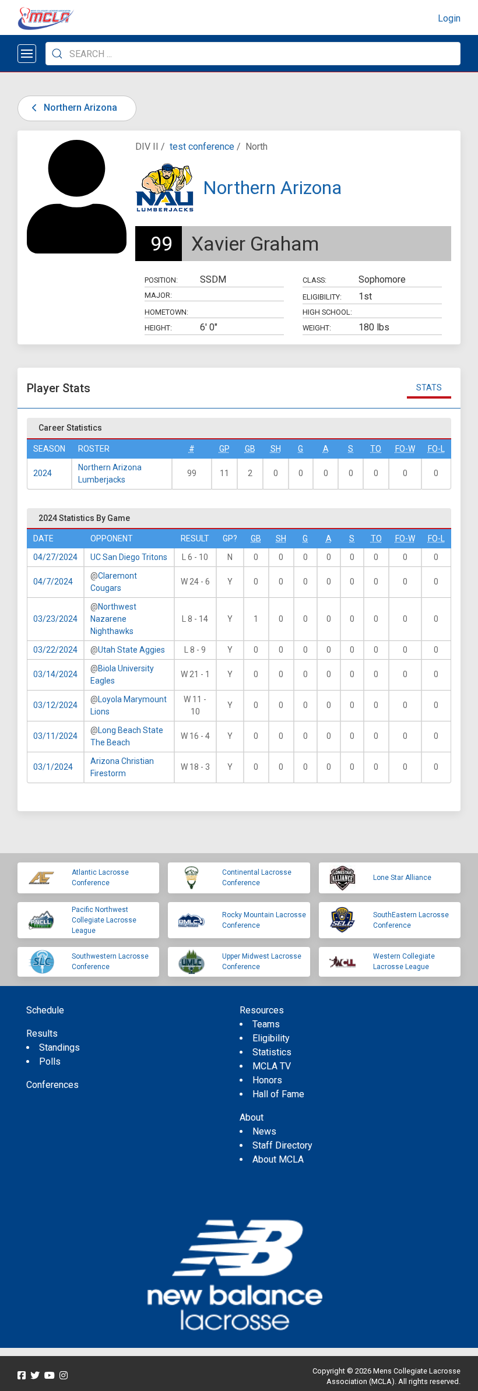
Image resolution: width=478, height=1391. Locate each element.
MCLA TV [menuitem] (271, 1066)
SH (275, 448)
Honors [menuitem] (267, 1080)
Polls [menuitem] (50, 1061)
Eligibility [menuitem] (271, 1038)
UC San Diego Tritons (128, 557)
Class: (314, 280)
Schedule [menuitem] (45, 1010)
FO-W (405, 448)
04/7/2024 (53, 581)
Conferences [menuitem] (52, 1084)
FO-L (436, 448)
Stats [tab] (429, 387)
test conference (202, 146)
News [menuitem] (264, 1131)
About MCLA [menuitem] (278, 1159)
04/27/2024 (55, 557)
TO (375, 448)
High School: (327, 312)
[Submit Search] (57, 53)
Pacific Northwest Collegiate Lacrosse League (104, 920)
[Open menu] (26, 53)
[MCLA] (46, 18)
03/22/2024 (55, 649)
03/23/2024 (55, 619)
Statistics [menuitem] (271, 1052)
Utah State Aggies (131, 649)
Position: (161, 280)
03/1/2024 (53, 767)
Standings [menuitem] (59, 1047)
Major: (158, 295)
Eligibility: (322, 297)
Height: (158, 327)
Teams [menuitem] (266, 1024)
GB (250, 448)
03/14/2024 (55, 674)
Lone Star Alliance (402, 878)
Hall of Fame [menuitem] (278, 1094)
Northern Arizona (79, 107)
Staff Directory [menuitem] (282, 1145)
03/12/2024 (55, 705)
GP (224, 448)
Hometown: (166, 312)
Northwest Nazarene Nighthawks (113, 619)
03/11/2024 (55, 736)
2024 (42, 473)
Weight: (317, 327)
